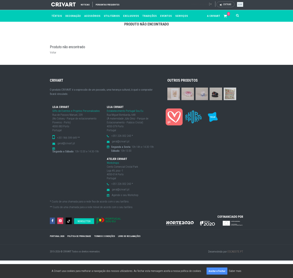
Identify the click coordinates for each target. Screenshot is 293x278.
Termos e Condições (104, 236)
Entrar (227, 4)
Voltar (53, 52)
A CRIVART (213, 15)
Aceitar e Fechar (217, 271)
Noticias (85, 5)
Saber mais (235, 271)
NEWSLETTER (84, 221)
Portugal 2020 (57, 236)
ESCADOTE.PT (235, 251)
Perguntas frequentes (107, 5)
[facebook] (52, 221)
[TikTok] (69, 221)
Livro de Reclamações (129, 236)
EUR (240, 4)
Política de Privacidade (79, 236)
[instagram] (60, 221)
